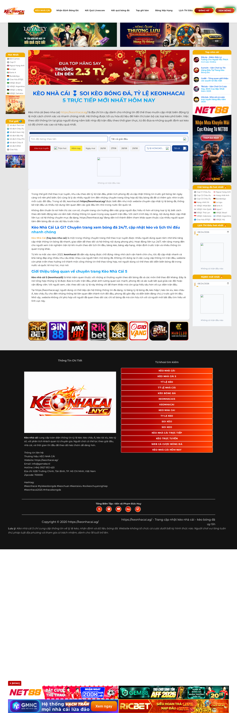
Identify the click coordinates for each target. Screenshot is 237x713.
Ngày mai (90, 148)
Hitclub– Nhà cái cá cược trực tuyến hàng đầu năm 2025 (213, 99)
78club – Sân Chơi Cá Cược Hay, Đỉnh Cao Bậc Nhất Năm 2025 (214, 88)
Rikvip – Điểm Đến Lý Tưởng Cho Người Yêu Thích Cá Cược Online (214, 59)
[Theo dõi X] (99, 509)
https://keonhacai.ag (74, 112)
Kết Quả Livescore (95, 10)
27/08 (113, 148)
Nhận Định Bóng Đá (67, 10)
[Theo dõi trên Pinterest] (109, 509)
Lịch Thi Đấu (186, 10)
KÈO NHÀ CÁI (42, 10)
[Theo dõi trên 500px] (128, 509)
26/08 (103, 148)
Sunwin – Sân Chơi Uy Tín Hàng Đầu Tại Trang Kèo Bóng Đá (213, 70)
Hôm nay (76, 148)
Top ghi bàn (142, 10)
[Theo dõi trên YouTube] (118, 509)
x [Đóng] (15, 683)
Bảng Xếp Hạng (164, 10)
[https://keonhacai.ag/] (13, 11)
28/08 (124, 148)
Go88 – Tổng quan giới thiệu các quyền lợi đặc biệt (214, 79)
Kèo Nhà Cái (38, 237)
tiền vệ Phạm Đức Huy (128, 503)
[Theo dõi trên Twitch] (138, 509)
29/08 (135, 148)
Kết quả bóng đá (120, 10)
